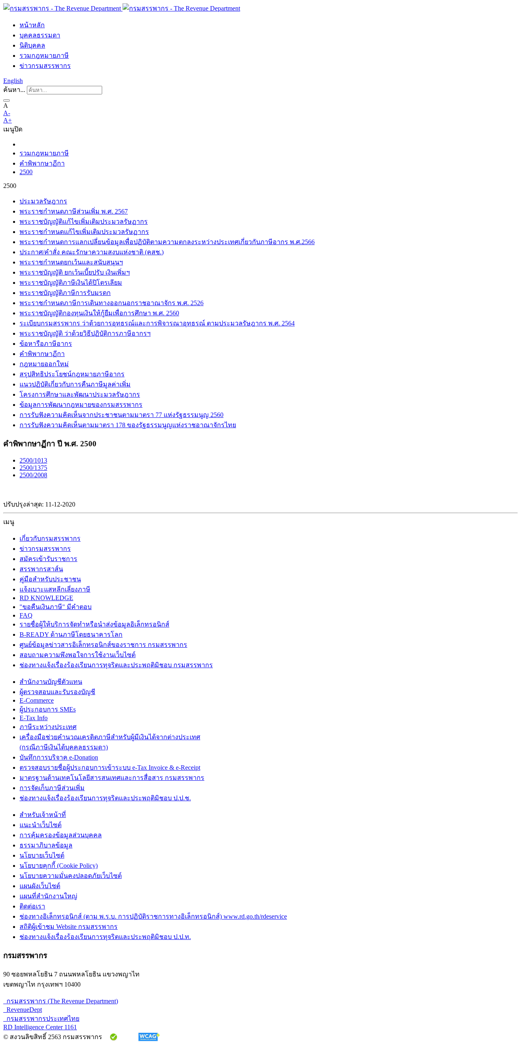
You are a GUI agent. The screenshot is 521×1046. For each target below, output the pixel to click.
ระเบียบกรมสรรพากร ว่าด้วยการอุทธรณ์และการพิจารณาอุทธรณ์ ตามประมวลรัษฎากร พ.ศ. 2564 (157, 323)
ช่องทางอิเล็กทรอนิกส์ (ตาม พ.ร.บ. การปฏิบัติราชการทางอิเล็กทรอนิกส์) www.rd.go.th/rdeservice (153, 916)
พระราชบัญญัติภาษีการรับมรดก (65, 292)
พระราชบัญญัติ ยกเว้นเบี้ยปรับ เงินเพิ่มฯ (75, 272)
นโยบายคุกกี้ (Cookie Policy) (59, 865)
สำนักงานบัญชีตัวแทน (51, 681)
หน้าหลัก (32, 25)
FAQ (26, 615)
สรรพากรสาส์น (41, 569)
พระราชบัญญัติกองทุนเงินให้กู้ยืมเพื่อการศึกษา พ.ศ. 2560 (99, 313)
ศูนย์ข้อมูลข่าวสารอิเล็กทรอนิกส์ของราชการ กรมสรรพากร (103, 644)
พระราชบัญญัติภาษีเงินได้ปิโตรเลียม (71, 282)
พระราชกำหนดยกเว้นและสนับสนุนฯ (71, 262)
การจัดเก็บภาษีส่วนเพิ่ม (52, 787)
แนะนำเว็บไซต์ (40, 824)
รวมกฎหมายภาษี (44, 55)
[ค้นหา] (6, 100)
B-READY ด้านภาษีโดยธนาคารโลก (71, 634)
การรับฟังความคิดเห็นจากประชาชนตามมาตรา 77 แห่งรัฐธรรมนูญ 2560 (121, 414)
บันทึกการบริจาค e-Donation (59, 757)
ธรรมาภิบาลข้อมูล (46, 845)
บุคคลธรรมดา (40, 35)
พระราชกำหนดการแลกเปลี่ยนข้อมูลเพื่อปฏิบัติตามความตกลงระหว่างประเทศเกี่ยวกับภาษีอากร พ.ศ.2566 (167, 241)
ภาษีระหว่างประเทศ (48, 726)
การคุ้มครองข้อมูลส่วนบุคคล (61, 835)
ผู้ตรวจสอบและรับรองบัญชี (57, 691)
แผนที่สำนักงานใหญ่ (48, 896)
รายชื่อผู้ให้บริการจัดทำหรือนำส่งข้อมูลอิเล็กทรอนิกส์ (94, 624)
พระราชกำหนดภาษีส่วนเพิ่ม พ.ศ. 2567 (74, 211)
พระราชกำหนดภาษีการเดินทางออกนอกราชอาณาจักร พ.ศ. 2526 (112, 302)
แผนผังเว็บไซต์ (40, 885)
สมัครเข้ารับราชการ (48, 558)
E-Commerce (37, 700)
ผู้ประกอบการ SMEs (48, 709)
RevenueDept (22, 1009)
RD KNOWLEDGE (46, 597)
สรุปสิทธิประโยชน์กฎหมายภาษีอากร (72, 374)
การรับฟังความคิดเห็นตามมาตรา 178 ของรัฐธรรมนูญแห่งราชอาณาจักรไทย (128, 424)
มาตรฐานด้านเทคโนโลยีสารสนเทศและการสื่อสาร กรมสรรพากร (112, 777)
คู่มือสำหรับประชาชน (50, 579)
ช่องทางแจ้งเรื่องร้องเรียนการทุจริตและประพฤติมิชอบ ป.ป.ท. (105, 936)
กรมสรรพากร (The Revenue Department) (60, 1001)
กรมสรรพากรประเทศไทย (41, 1018)
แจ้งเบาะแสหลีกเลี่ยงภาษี (55, 589)
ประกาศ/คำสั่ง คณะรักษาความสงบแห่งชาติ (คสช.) (92, 252)
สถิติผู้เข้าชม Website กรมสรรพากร (69, 926)
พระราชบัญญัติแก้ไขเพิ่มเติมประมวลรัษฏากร (84, 221)
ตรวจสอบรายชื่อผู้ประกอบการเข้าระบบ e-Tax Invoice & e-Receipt (110, 767)
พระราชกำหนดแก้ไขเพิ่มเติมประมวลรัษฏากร (84, 231)
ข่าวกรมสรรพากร (45, 65)
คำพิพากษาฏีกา (42, 163)
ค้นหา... (14, 89)
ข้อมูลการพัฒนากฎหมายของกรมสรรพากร (81, 404)
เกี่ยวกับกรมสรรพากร (50, 538)
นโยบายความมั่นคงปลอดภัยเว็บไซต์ (71, 875)
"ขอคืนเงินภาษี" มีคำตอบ (56, 606)
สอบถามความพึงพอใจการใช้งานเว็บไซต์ (78, 654)
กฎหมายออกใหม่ (44, 363)
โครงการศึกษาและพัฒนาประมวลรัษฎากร (80, 394)
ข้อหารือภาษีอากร (46, 343)
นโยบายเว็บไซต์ (42, 855)
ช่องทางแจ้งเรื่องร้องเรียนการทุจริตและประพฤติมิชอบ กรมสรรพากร (116, 665)
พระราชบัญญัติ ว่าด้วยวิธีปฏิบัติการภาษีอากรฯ (85, 333)
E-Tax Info (34, 717)
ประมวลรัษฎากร (43, 201)
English (13, 80)
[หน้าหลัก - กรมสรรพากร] (121, 8)
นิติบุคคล (32, 45)
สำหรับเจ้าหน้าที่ (43, 814)
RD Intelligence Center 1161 (40, 1027)
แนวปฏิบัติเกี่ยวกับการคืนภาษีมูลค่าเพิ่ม (75, 384)
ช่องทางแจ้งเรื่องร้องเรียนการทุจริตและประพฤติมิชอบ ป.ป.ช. (105, 798)
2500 (26, 171)
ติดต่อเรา (32, 906)
